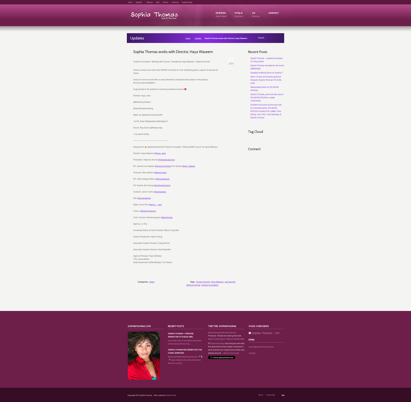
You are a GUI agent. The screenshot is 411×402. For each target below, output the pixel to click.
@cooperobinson (228, 332)
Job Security (230, 281)
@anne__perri (155, 204)
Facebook (264, 157)
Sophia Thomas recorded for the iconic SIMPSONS (185, 351)
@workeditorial (144, 198)
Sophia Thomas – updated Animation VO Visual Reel (181, 335)
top (283, 395)
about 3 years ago (216, 338)
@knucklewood (162, 178)
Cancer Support (203, 281)
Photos (165, 2)
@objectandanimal (166, 159)
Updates (139, 2)
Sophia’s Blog (187, 2)
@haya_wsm (160, 153)
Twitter (257, 157)
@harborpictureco (148, 210)
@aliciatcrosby (214, 332)
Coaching (175, 2)
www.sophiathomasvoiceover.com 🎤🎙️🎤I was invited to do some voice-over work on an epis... (185, 359)
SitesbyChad (171, 395)
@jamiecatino (160, 191)
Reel (157, 2)
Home (130, 2)
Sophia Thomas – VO (265, 333)
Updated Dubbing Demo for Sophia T (266, 72)
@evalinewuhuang (162, 185)
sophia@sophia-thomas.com (261, 346)
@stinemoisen (160, 172)
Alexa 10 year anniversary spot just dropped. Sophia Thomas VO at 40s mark (266, 79)
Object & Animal (193, 285)
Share (231, 272)
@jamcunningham (163, 166)
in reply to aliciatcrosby (234, 338)
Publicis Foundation (210, 285)
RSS (250, 157)
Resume (150, 2)
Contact (252, 353)
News (151, 281)
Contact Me (270, 395)
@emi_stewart (188, 166)
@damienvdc (167, 217)
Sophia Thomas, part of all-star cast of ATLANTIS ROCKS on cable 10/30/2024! (266, 97)
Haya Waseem (217, 281)
